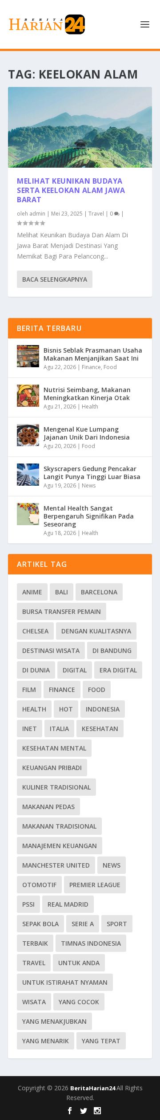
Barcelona (99, 592)
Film (29, 689)
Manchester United (56, 865)
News (89, 485)
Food (110, 367)
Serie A (83, 924)
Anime (32, 592)
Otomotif (39, 884)
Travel (96, 213)
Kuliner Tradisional (56, 787)
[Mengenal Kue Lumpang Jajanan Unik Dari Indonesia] (28, 435)
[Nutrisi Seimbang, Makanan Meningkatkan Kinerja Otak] (28, 396)
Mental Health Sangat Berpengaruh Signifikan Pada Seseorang (89, 516)
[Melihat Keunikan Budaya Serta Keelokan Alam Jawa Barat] (80, 127)
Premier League (94, 884)
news (111, 865)
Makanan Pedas (48, 806)
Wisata (34, 1002)
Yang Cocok (79, 1002)
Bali (61, 592)
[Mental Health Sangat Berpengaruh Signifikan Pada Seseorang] (28, 514)
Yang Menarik (45, 1041)
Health (90, 406)
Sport (117, 924)
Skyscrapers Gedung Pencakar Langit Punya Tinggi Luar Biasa (92, 472)
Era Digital (118, 670)
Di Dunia (36, 670)
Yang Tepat (101, 1041)
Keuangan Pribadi (52, 767)
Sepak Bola (40, 924)
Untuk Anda (79, 963)
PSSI (28, 904)
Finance (91, 367)
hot (66, 709)
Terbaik (35, 943)
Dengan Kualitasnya (96, 631)
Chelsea (35, 631)
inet (29, 728)
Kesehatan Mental (54, 748)
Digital (75, 670)
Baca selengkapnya (54, 279)
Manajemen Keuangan (59, 845)
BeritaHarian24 (93, 1088)
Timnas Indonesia (91, 943)
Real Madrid (68, 904)
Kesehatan (100, 728)
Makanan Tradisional (59, 826)
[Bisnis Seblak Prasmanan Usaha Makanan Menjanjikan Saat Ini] (28, 356)
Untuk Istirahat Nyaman (65, 982)
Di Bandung (112, 650)
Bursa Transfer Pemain (61, 611)
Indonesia (103, 709)
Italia (59, 728)
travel (33, 963)
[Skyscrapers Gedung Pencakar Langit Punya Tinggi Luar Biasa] (28, 475)
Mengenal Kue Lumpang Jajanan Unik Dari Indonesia (87, 433)
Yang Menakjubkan (54, 1021)
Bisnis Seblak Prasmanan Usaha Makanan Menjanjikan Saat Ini (93, 354)
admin (37, 213)
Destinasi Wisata (51, 650)
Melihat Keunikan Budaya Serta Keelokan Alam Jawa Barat (71, 190)
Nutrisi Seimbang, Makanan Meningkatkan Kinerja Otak (87, 393)
